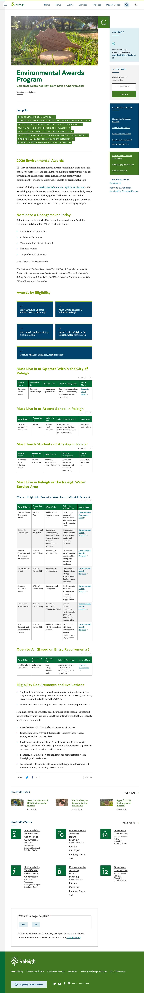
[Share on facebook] (32, 777)
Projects (97, 4)
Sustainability (115, 183)
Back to (123, 165)
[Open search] (126, 5)
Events (69, 4)
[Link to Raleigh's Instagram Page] (69, 983)
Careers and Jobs (35, 971)
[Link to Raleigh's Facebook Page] (64, 983)
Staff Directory (117, 971)
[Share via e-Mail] (37, 777)
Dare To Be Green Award (122, 140)
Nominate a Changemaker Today (37, 120)
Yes (23, 924)
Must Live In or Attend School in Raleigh (42, 128)
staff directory (73, 937)
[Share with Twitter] (27, 777)
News (58, 4)
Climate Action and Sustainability (119, 78)
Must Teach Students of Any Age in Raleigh (44, 131)
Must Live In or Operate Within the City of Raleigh (48, 124)
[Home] (17, 5)
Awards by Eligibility (74, 120)
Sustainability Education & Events (124, 191)
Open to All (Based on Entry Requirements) (44, 139)
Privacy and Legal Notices (94, 971)
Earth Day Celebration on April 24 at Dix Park (61, 187)
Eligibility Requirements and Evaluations (43, 142)
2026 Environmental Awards (35, 117)
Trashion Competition (84, 666)
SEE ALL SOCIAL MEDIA (81, 984)
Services (83, 4)
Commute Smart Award (85, 391)
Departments (113, 4)
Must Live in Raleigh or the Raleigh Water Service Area (51, 135)
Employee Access (55, 971)
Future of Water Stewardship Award (85, 515)
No (36, 924)
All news (130, 793)
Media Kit (73, 971)
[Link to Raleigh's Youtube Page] (59, 983)
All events (129, 823)
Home (47, 4)
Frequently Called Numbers (30, 984)
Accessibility (17, 971)
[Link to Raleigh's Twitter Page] (54, 983)
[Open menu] (5, 4)
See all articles (120, 144)
